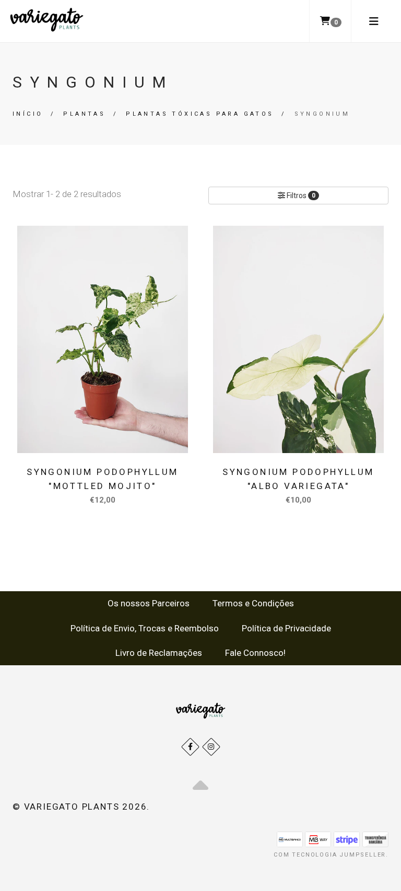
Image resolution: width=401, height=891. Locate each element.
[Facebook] (190, 746)
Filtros (300, 195)
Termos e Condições (253, 603)
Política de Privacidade (286, 628)
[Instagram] (211, 746)
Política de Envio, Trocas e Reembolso (144, 628)
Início (28, 114)
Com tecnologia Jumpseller (330, 854)
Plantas (84, 114)
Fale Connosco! (255, 653)
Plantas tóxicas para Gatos (200, 114)
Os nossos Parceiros (149, 603)
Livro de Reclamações (158, 653)
